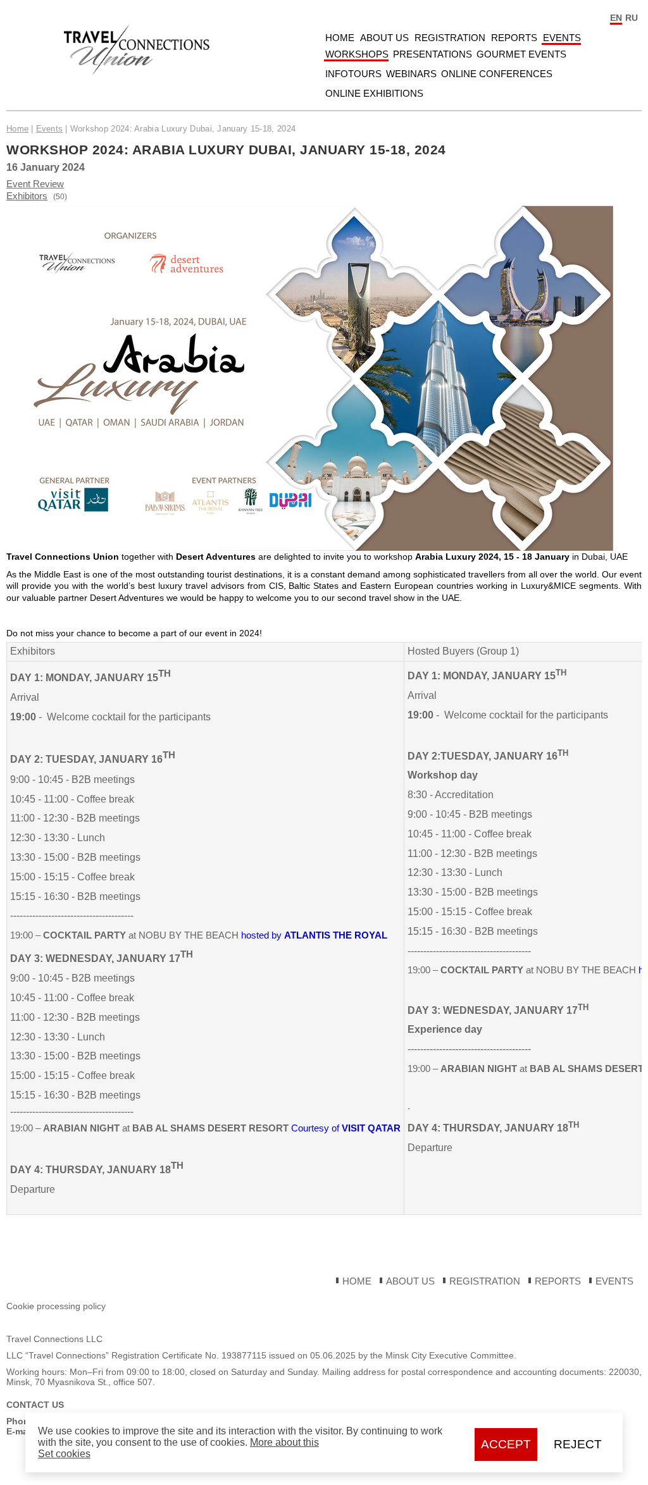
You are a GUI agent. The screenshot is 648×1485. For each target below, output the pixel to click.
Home (339, 37)
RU (631, 18)
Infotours (353, 73)
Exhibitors (26, 195)
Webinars (411, 73)
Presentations (432, 54)
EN (616, 18)
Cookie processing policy (56, 1306)
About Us (384, 37)
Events (562, 37)
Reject (578, 1444)
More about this (284, 1442)
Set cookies (64, 1453)
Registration (449, 37)
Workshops (357, 54)
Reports (514, 37)
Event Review (35, 183)
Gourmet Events (521, 54)
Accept (506, 1444)
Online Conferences (496, 73)
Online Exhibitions (374, 93)
